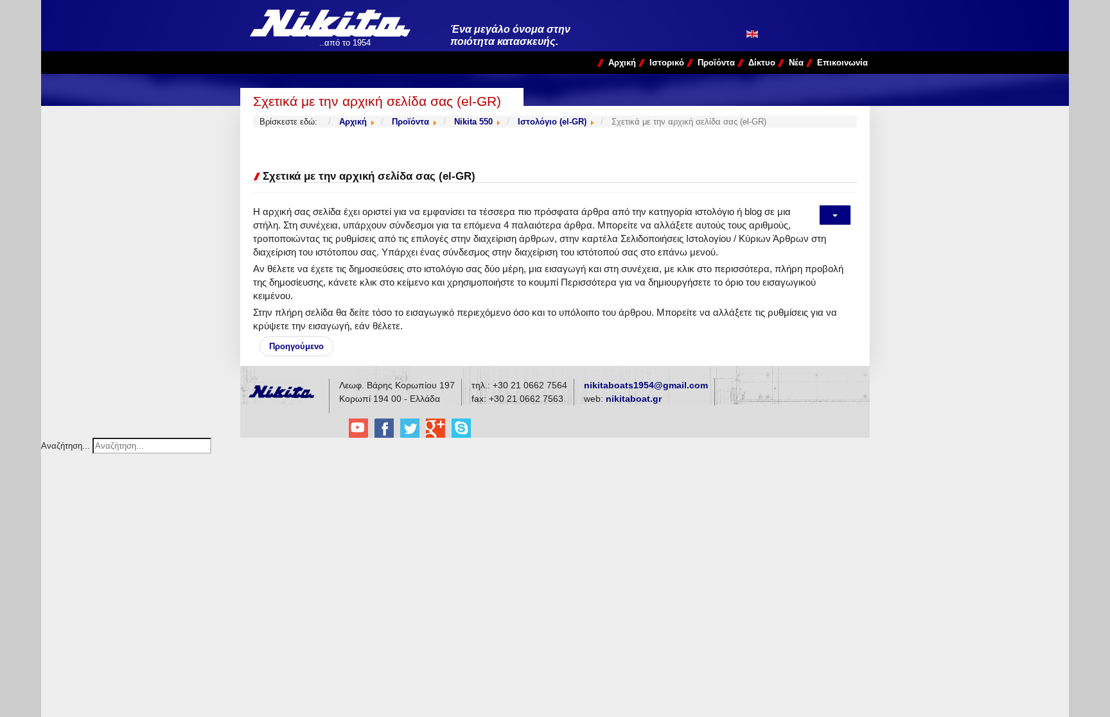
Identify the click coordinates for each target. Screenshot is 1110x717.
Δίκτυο (761, 62)
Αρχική (622, 62)
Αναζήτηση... (65, 446)
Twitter (409, 428)
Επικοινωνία (842, 62)
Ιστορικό (666, 62)
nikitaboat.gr (634, 398)
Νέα (796, 62)
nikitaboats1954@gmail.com (646, 385)
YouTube (358, 428)
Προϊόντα (716, 62)
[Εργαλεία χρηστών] (835, 215)
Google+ (435, 428)
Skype (461, 428)
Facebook (384, 428)
